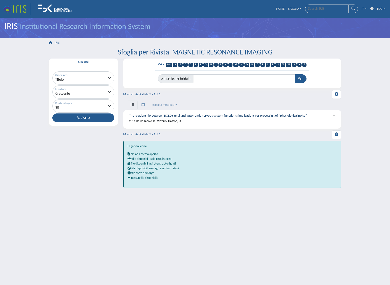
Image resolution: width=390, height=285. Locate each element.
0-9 (169, 65)
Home (280, 9)
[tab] (132, 105)
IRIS (57, 43)
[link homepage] (16, 9)
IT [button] (363, 9)
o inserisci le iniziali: (175, 78)
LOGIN (381, 9)
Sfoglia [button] (293, 9)
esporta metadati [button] (163, 105)
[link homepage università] (56, 9)
